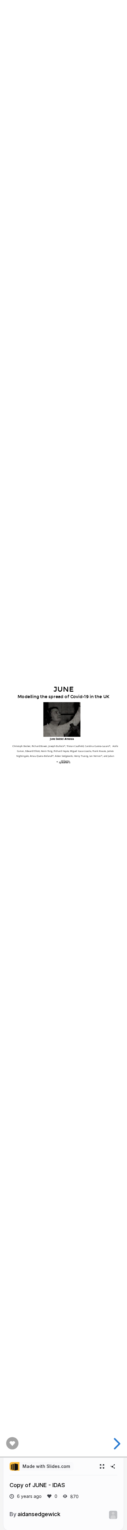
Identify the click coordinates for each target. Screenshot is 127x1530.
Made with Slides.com (46, 1466)
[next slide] (116, 1443)
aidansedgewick (39, 1514)
